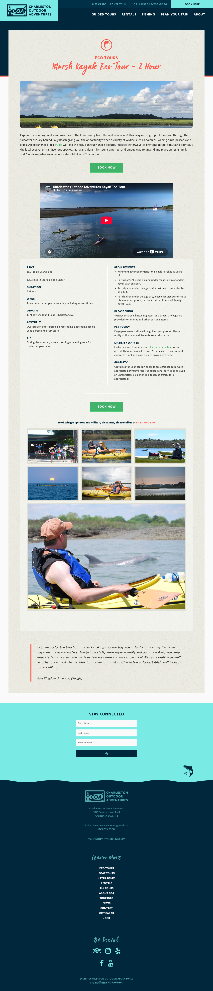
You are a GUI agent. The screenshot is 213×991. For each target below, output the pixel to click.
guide (58, 145)
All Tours (106, 888)
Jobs (106, 918)
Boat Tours (107, 873)
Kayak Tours (106, 878)
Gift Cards (106, 913)
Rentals (106, 883)
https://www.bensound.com (110, 838)
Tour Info (106, 898)
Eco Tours (106, 868)
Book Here (192, 4)
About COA (106, 893)
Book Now (107, 167)
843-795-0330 (106, 829)
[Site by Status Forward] (110, 983)
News (106, 903)
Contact (106, 908)
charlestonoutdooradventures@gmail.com (106, 825)
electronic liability (159, 347)
